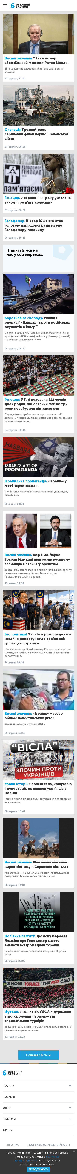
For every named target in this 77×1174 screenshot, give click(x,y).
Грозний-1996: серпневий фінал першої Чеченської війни (36, 134)
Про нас (13, 1144)
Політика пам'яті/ (20, 936)
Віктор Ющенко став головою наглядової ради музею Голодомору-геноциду (34, 225)
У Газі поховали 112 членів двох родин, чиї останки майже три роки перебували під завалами (36, 404)
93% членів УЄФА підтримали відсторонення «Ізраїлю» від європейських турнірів (38, 1016)
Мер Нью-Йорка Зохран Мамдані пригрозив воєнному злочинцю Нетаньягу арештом (37, 559)
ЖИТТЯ (8, 1130)
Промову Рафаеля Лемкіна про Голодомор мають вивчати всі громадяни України (36, 940)
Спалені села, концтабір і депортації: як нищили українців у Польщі (38, 788)
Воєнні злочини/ (18, 58)
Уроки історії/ (16, 784)
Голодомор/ (15, 221)
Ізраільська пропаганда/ (26, 481)
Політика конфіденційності (49, 1144)
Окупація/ (13, 130)
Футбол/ (12, 1012)
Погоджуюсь (38, 1169)
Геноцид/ (12, 198)
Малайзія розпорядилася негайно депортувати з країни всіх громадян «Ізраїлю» (38, 638)
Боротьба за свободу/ (24, 318)
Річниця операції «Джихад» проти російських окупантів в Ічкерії (37, 322)
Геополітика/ (16, 634)
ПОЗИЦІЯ (9, 1096)
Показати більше (38, 1055)
